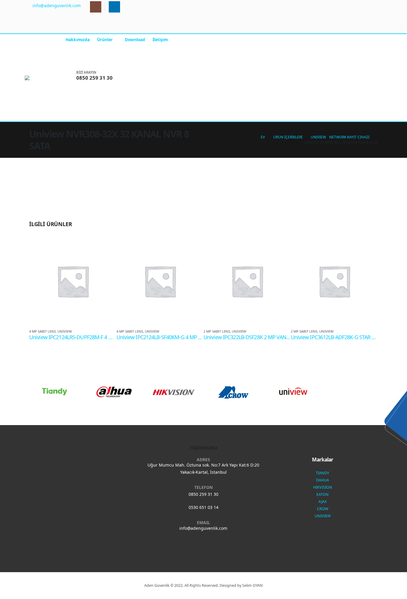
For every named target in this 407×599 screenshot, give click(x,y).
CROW (322, 508)
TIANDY (322, 473)
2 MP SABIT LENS (217, 331)
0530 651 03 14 (203, 507)
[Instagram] (95, 7)
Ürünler (105, 39)
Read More (106, 247)
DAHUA (322, 480)
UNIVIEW (65, 331)
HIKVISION (322, 487)
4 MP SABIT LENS (42, 331)
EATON (322, 494)
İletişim (160, 39)
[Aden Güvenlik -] (43, 77)
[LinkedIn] (114, 7)
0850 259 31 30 (203, 494)
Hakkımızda (78, 39)
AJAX (323, 501)
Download (135, 39)
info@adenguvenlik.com (203, 528)
